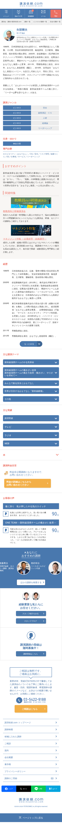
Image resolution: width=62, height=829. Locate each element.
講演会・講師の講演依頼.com (11, 22)
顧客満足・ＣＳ (45, 112)
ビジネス (17, 107)
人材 (45, 117)
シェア (10, 789)
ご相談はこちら (30, 708)
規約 (7, 750)
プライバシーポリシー (15, 771)
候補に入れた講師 (13, 736)
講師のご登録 (11, 778)
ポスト (25, 789)
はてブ (55, 789)
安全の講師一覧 (55, 22)
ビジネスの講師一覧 (40, 22)
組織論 (45, 123)
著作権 (8, 764)
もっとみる (29, 343)
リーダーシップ (45, 128)
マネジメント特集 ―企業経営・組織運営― (24, 238)
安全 (45, 107)
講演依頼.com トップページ (18, 722)
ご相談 (8, 743)
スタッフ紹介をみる (30, 613)
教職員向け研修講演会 (14, 211)
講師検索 (9, 729)
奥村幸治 (35, 562)
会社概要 (9, 757)
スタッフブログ (30, 621)
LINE (40, 789)
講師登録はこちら (30, 653)
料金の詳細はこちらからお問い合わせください (18, 483)
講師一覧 (27, 22)
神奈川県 (17, 144)
